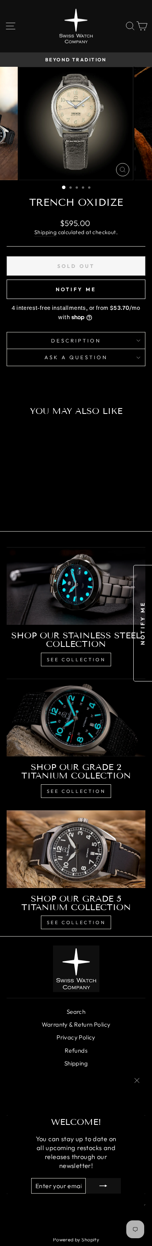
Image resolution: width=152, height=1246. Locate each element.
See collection (76, 791)
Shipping (45, 232)
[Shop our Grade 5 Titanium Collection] (76, 849)
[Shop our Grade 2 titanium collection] (76, 717)
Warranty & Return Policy (76, 1024)
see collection (76, 922)
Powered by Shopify (76, 1239)
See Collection (76, 659)
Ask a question (76, 357)
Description (76, 340)
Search (76, 1011)
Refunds (76, 1050)
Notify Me (76, 289)
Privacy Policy (76, 1037)
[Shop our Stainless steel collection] (76, 586)
